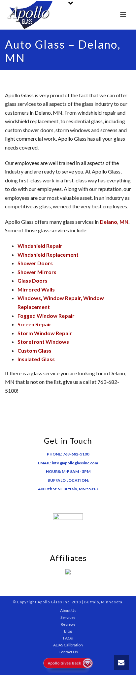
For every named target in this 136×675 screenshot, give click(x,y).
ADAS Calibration (68, 644)
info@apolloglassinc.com (75, 462)
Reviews (68, 624)
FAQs (68, 638)
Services (68, 617)
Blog (68, 631)
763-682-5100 (76, 454)
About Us (68, 610)
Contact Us (68, 651)
